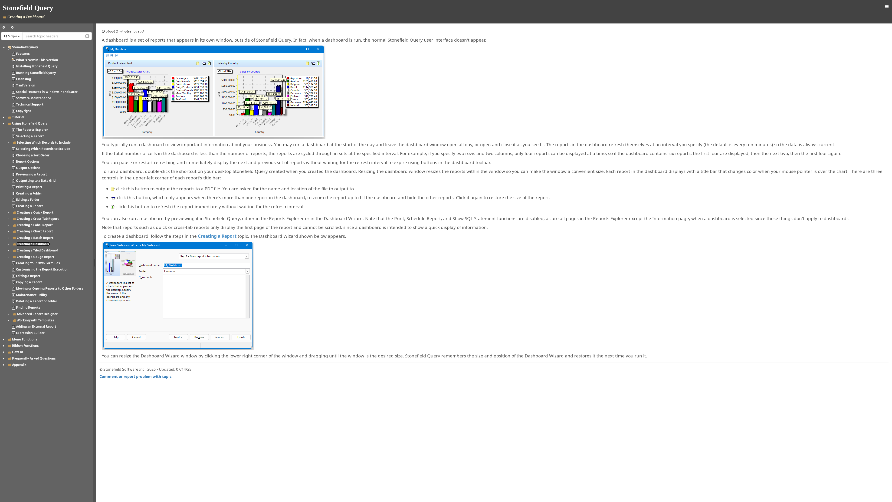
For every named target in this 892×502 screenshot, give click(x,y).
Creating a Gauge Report (35, 257)
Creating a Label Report (35, 225)
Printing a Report (29, 187)
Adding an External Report (36, 326)
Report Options (27, 161)
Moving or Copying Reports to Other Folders (49, 288)
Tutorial (18, 117)
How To (17, 352)
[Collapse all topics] (3, 27)
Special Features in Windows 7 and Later (47, 92)
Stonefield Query (25, 47)
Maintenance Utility (31, 295)
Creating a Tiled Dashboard (37, 250)
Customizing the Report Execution (42, 269)
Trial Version (25, 85)
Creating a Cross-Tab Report (38, 219)
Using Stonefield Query (30, 123)
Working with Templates (35, 320)
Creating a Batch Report (35, 238)
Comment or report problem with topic (135, 376)
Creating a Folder (29, 193)
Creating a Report (29, 206)
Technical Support (29, 104)
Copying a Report (29, 282)
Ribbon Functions (25, 345)
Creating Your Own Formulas (38, 263)
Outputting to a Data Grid (36, 180)
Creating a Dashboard (33, 244)
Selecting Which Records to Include (44, 142)
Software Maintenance (33, 98)
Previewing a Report (31, 174)
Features (23, 54)
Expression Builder (30, 333)
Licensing (23, 79)
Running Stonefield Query (36, 73)
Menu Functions (24, 339)
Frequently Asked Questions (34, 358)
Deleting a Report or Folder (36, 301)
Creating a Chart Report (35, 231)
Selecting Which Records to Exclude (43, 149)
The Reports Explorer (32, 130)
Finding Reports (28, 307)
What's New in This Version (37, 60)
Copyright (23, 111)
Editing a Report (28, 276)
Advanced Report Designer (37, 314)
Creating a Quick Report (35, 212)
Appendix (19, 365)
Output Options (28, 168)
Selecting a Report (30, 136)
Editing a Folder (27, 200)
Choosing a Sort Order (32, 155)
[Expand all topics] (12, 27)
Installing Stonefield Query (37, 66)
